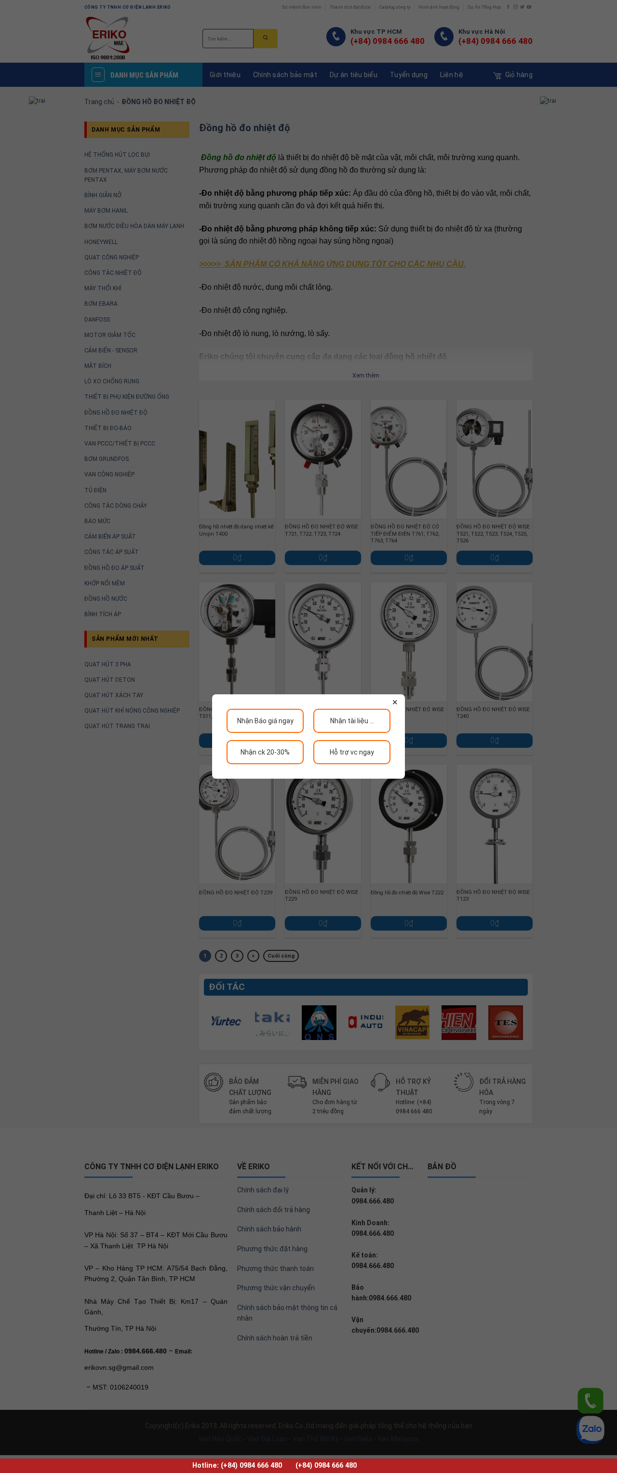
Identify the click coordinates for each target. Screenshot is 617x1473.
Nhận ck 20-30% (265, 752)
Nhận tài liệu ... (352, 721)
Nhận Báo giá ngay (265, 721)
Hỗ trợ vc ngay (352, 752)
